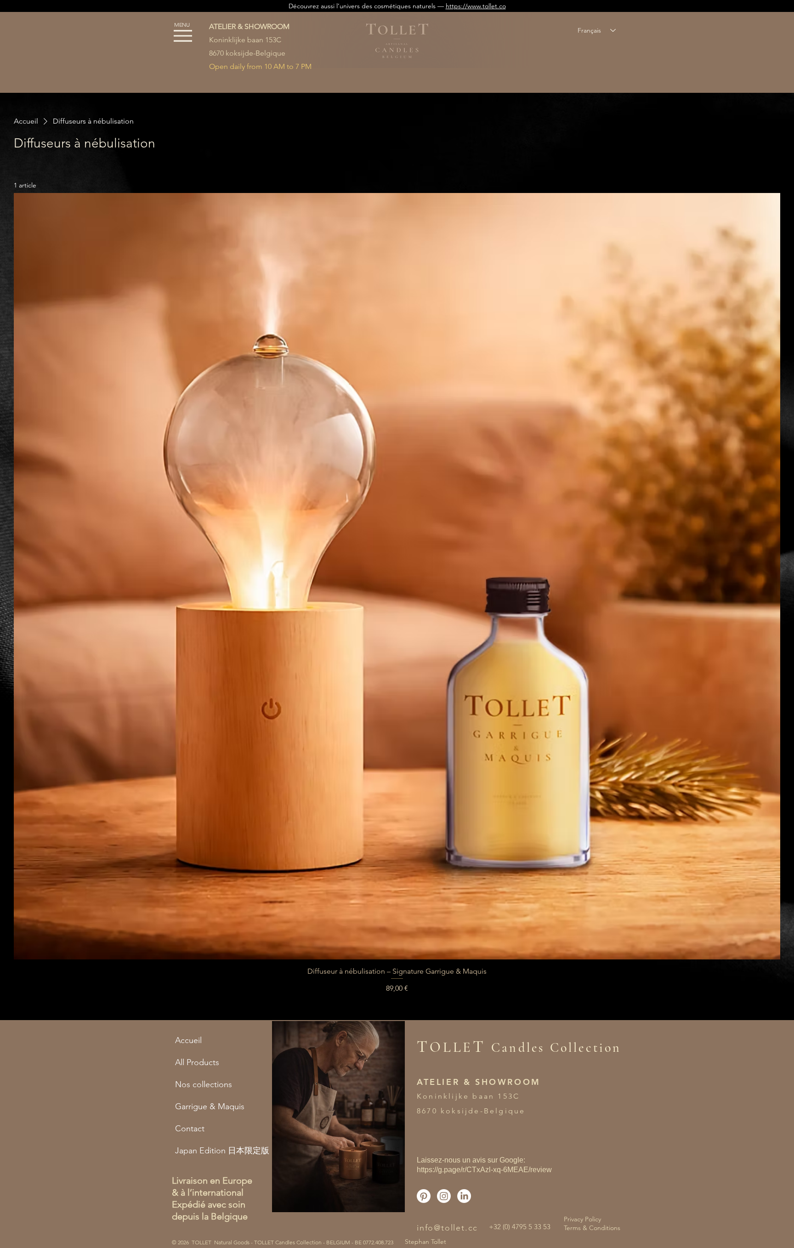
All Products (197, 1062)
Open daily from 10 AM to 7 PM (260, 66)
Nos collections (203, 1084)
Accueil (188, 1040)
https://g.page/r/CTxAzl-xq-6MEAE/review (484, 1170)
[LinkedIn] (464, 1196)
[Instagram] (444, 1196)
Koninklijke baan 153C (245, 39)
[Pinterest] (424, 1196)
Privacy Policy (582, 1219)
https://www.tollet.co (476, 6)
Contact (189, 1128)
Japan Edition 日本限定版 (216, 1151)
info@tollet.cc (447, 1228)
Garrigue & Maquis (209, 1106)
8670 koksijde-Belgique (247, 53)
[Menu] (183, 36)
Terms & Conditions (592, 1228)
